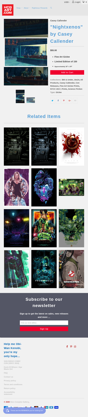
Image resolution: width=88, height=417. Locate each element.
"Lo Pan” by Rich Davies (44, 228)
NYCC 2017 (55, 89)
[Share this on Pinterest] (64, 100)
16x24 (76, 80)
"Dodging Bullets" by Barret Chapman (16, 269)
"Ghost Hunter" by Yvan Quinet (71, 269)
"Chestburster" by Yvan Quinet (71, 146)
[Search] (51, 8)
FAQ (6, 373)
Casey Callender (58, 20)
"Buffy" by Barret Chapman (16, 187)
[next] (45, 52)
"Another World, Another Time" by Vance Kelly (44, 187)
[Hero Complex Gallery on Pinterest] (71, 346)
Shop (18, 8)
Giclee (59, 92)
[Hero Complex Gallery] (8, 10)
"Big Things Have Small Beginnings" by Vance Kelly (44, 269)
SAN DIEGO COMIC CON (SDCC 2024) (12, 362)
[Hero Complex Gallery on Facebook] (67, 346)
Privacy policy (10, 381)
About (26, 8)
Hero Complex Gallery (19, 402)
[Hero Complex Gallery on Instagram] (75, 346)
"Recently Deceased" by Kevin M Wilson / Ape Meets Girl (71, 187)
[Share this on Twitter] (52, 100)
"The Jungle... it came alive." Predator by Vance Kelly (71, 228)
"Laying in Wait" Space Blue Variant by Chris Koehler (44, 146)
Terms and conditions (13, 384)
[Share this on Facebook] (58, 100)
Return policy (9, 388)
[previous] (6, 52)
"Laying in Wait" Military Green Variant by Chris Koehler (16, 146)
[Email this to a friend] (75, 100)
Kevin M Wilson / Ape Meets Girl (13, 368)
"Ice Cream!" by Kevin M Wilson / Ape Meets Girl (16, 228)
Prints (64, 89)
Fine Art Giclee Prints (69, 86)
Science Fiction (75, 89)
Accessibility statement (9, 393)
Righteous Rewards (40, 8)
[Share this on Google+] (69, 100)
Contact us (8, 377)
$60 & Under (67, 80)
